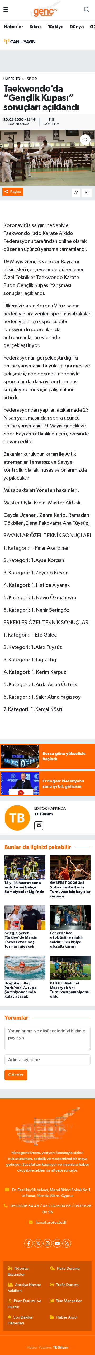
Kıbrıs (35, 27)
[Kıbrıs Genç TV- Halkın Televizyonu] (45, 10)
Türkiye (56, 27)
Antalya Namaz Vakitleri (24, 1288)
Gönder (16, 1075)
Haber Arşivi (66, 1317)
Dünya (77, 27)
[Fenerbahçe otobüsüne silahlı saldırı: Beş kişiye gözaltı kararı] (70, 917)
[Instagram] (47, 1243)
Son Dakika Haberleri (20, 1320)
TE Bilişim (60, 1347)
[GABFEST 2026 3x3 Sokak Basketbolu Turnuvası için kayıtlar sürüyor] (70, 867)
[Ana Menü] (5, 10)
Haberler (13, 27)
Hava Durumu (68, 1268)
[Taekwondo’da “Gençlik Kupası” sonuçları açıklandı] (47, 158)
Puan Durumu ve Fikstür (25, 1304)
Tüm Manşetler (69, 1301)
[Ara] (87, 10)
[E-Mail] (38, 825)
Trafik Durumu (67, 1285)
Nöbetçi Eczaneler (18, 1271)
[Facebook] (28, 1243)
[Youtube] (57, 1243)
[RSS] (66, 1243)
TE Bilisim (43, 814)
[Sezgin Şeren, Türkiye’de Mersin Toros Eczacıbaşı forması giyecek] (24, 917)
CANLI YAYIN (22, 42)
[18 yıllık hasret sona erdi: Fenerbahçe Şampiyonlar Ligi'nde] (24, 867)
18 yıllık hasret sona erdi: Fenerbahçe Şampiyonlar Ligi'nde (24, 887)
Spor (32, 79)
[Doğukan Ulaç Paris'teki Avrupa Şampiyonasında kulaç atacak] (24, 967)
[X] (38, 1243)
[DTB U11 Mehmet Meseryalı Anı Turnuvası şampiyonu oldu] (70, 967)
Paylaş (15, 192)
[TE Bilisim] (17, 817)
